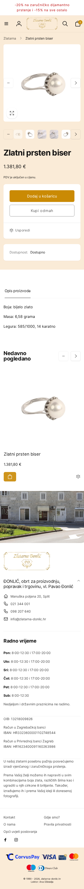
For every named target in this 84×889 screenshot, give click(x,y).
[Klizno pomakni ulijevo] (8, 83)
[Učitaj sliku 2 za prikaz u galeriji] (30, 134)
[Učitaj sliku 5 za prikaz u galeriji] (66, 134)
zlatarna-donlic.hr (51, 878)
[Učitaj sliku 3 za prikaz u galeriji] (42, 134)
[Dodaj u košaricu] (10, 476)
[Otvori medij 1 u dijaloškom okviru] (42, 83)
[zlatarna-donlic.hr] (27, 568)
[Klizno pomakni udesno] (75, 83)
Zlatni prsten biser (22, 454)
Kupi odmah (42, 210)
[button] (6, 24)
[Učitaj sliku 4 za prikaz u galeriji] (54, 134)
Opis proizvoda (18, 290)
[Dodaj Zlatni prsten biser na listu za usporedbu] (78, 476)
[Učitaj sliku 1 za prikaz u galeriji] (18, 134)
